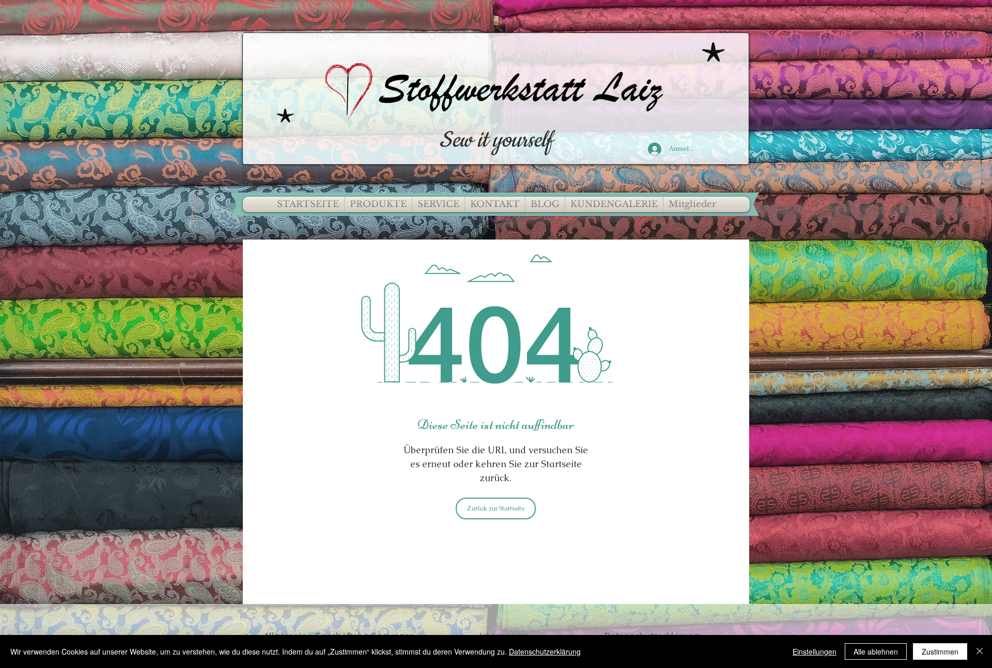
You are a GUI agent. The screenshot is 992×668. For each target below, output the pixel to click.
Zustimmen (940, 651)
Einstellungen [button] (814, 651)
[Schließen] (979, 651)
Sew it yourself (495, 140)
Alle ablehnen (876, 651)
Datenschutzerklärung (545, 651)
